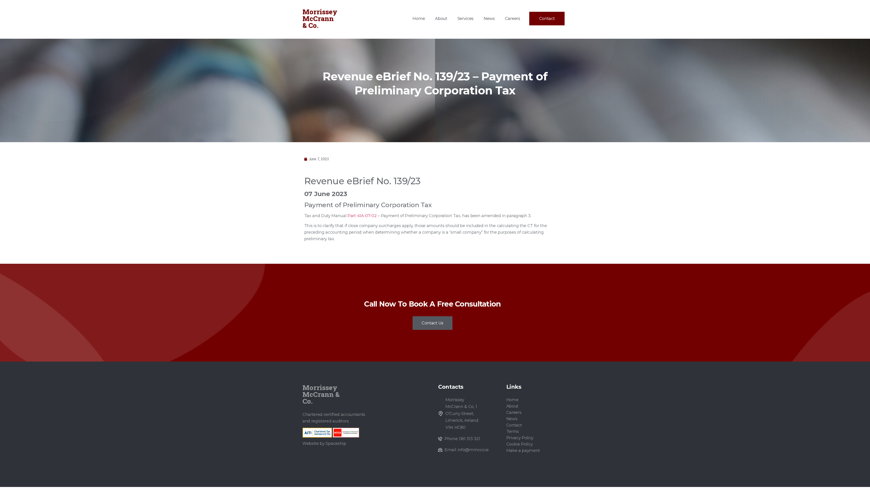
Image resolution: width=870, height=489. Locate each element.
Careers (512, 18)
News (489, 18)
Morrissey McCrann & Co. (319, 18)
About (441, 18)
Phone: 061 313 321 (462, 438)
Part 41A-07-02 (362, 215)
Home (419, 18)
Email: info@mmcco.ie (467, 449)
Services (465, 18)
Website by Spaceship (324, 443)
